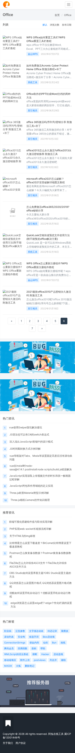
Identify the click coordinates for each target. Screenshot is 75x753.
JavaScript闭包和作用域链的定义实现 (31, 485)
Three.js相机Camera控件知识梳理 (30, 499)
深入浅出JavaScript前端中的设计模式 (31, 441)
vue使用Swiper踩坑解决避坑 (25, 427)
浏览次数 (54, 24)
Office (67, 15)
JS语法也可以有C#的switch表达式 (29, 434)
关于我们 (8, 742)
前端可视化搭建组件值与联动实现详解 (30, 521)
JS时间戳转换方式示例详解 (25, 448)
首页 (57, 15)
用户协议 (20, 742)
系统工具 (32, 82)
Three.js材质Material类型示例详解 (29, 492)
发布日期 (66, 24)
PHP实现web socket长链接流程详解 (30, 528)
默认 (45, 24)
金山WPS (33, 54)
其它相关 (32, 110)
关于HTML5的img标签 (22, 535)
